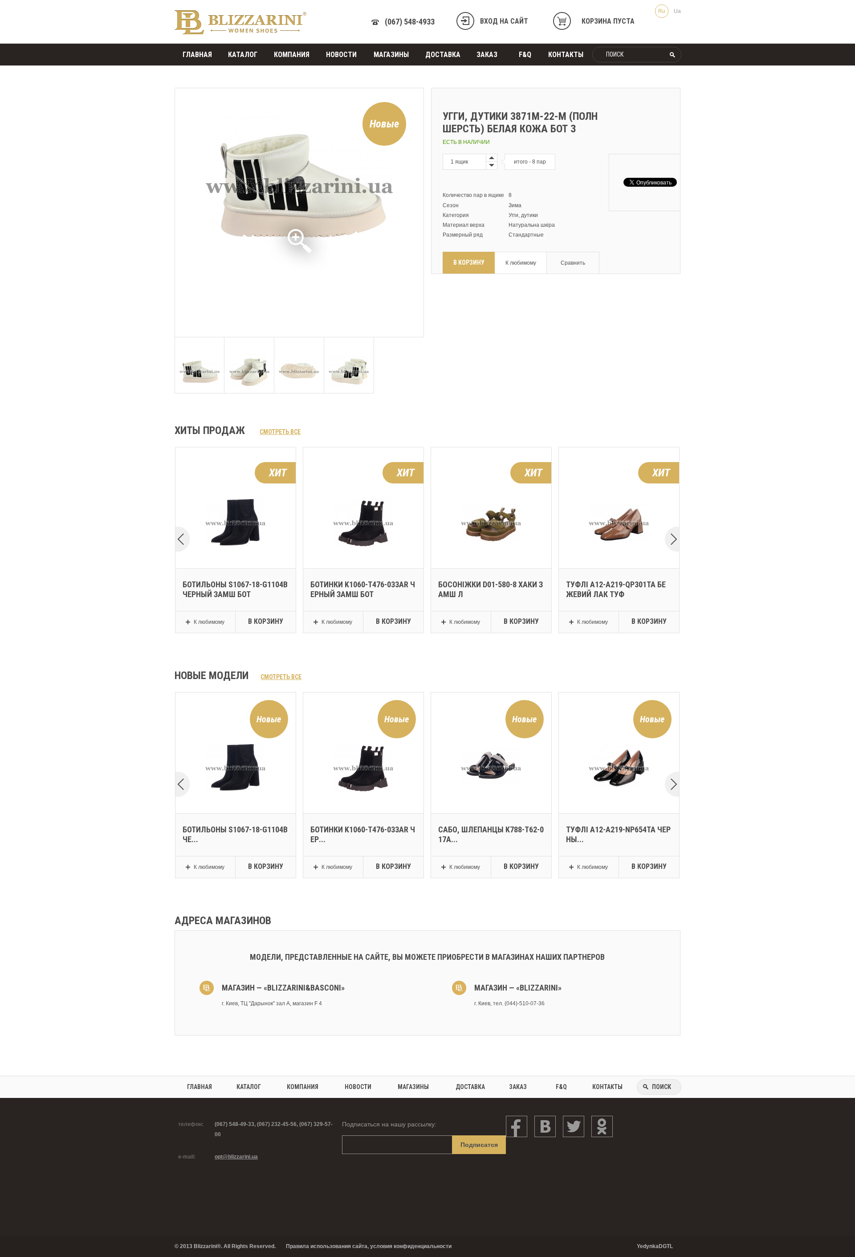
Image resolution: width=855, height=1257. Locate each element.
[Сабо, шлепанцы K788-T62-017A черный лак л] (491, 740)
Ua (677, 11)
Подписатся (479, 1144)
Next (672, 540)
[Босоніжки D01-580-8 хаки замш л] (491, 495)
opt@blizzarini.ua (236, 1157)
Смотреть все (280, 431)
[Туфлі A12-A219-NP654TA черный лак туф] (619, 740)
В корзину (468, 262)
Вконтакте (545, 1126)
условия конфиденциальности (411, 1246)
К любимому (520, 263)
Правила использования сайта (326, 1246)
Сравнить (573, 263)
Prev (183, 540)
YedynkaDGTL (655, 1246)
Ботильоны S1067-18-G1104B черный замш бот (235, 589)
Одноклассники (602, 1126)
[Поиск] (673, 55)
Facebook (516, 1126)
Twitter (573, 1126)
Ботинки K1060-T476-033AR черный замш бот (362, 589)
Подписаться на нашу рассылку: (389, 1124)
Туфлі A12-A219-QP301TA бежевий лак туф (616, 589)
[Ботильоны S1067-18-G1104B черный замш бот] (235, 495)
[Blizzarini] (240, 22)
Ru (661, 11)
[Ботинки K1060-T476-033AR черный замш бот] (363, 495)
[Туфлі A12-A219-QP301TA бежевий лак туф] (619, 495)
